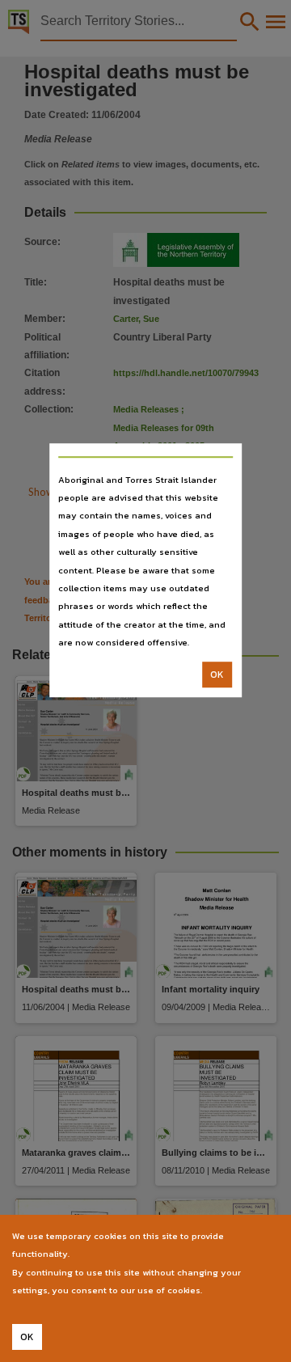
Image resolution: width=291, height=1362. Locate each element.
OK (217, 674)
